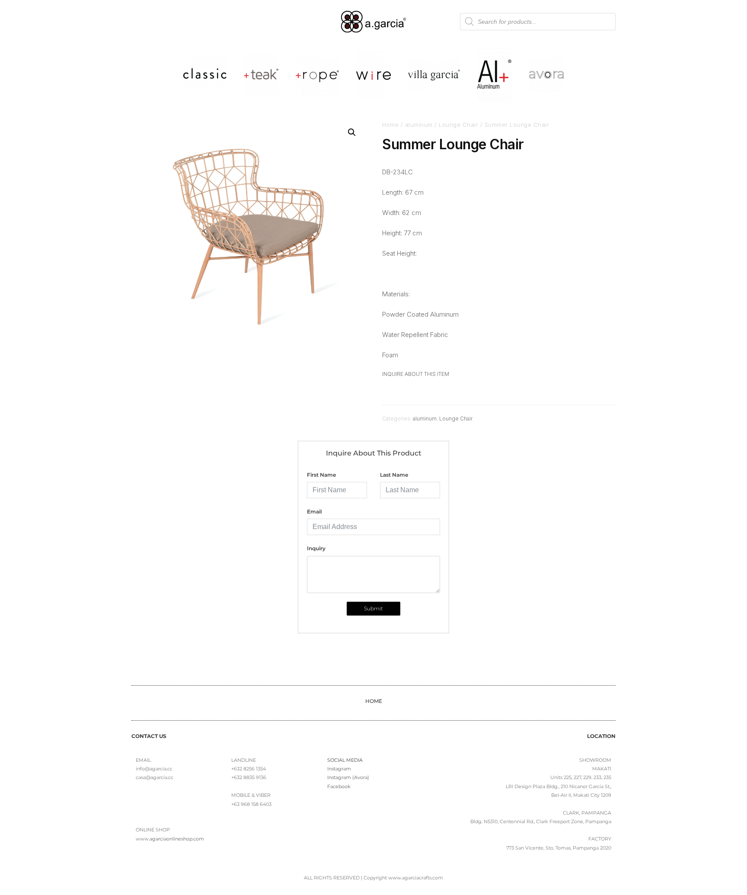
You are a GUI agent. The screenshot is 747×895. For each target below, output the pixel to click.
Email (314, 511)
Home (390, 124)
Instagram (339, 769)
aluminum (419, 124)
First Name (321, 475)
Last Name (394, 475)
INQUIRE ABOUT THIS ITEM (415, 374)
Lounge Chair (458, 124)
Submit (373, 608)
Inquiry (316, 548)
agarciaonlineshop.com (177, 839)
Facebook (339, 786)
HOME (373, 701)
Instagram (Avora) (348, 777)
